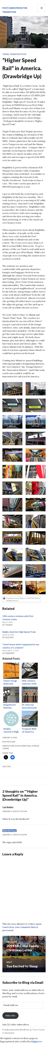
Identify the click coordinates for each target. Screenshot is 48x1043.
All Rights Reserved (12, 600)
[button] (12, 388)
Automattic (9, 1033)
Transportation (18, 54)
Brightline (9, 746)
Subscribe (10, 1015)
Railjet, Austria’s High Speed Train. (19, 632)
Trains (5, 54)
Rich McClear (8, 742)
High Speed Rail (23, 746)
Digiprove (36, 1041)
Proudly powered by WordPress (15, 1030)
